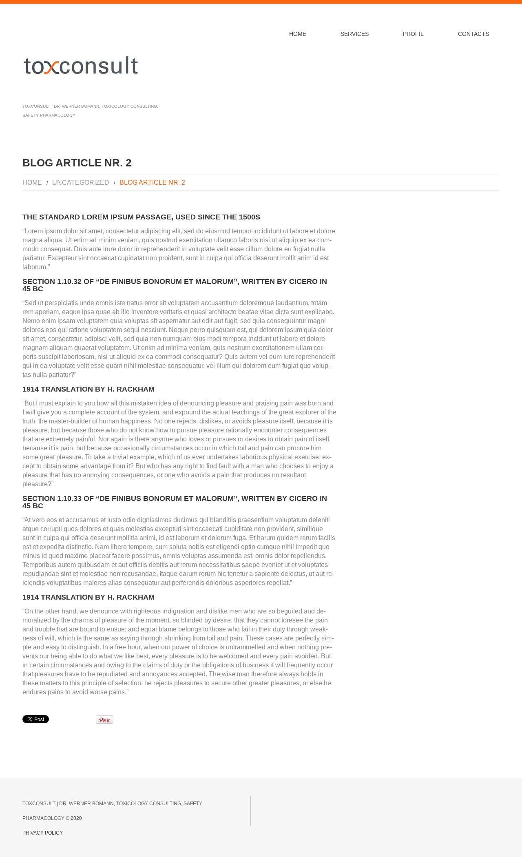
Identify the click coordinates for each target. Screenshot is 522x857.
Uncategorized (80, 182)
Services (355, 34)
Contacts (473, 34)
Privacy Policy (42, 833)
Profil (413, 34)
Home (297, 34)
